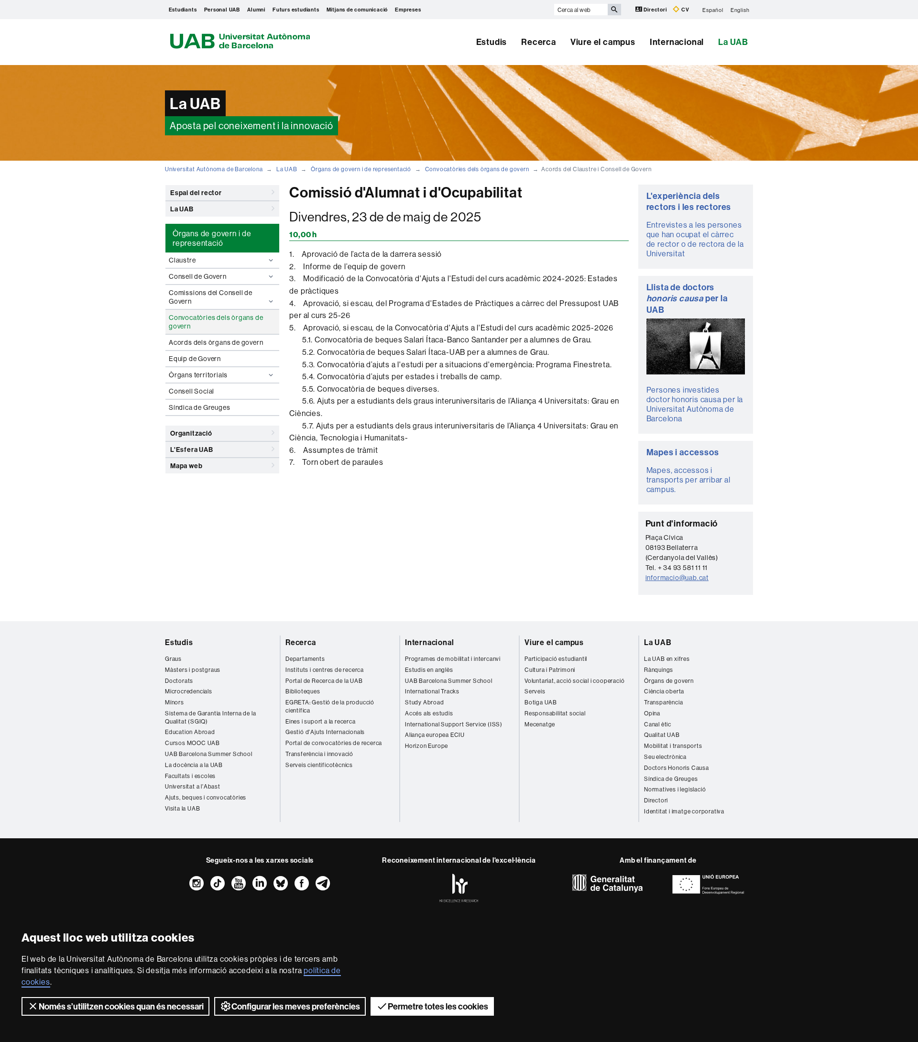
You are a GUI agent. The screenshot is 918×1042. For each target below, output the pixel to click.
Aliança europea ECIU (435, 734)
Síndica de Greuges (199, 407)
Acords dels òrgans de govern (216, 342)
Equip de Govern (195, 358)
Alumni (256, 9)
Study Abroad (424, 702)
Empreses (408, 9)
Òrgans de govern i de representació (361, 169)
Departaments (305, 658)
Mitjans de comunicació (357, 9)
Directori (655, 9)
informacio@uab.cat (677, 577)
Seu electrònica (665, 756)
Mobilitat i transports (673, 745)
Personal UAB (222, 9)
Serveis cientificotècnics (319, 764)
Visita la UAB (182, 808)
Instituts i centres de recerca (324, 669)
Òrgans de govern (669, 680)
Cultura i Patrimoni (550, 669)
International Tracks (432, 691)
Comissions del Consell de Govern (210, 297)
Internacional (677, 41)
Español (712, 9)
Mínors (174, 702)
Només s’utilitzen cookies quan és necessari (121, 1006)
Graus (173, 658)
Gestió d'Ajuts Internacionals (325, 731)
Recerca (538, 41)
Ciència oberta (664, 691)
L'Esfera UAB (191, 449)
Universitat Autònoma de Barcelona (213, 169)
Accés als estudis (429, 713)
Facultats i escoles (190, 775)
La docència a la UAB (194, 764)
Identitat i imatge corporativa (684, 811)
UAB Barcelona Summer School (208, 753)
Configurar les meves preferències (295, 1006)
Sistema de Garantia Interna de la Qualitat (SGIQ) (210, 717)
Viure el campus (602, 41)
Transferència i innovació (319, 753)
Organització (191, 433)
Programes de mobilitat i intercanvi (453, 658)
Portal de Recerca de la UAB (324, 680)
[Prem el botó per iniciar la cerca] (614, 9)
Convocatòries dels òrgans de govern (477, 169)
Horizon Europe (426, 745)
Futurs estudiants (296, 9)
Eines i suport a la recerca (320, 721)
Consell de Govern (198, 276)
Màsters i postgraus (192, 669)
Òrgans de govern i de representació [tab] (212, 238)
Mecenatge (540, 724)
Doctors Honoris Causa (676, 767)
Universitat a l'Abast (192, 786)
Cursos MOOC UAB (192, 742)
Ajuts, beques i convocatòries (205, 797)
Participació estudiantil (556, 658)
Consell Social (191, 391)
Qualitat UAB (662, 734)
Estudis (491, 41)
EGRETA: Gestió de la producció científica (329, 706)
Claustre (182, 260)
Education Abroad (190, 731)
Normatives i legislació (675, 789)
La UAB (733, 41)
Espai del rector (196, 192)
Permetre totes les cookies (438, 1006)
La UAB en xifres (667, 658)
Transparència (663, 702)
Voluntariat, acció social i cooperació (574, 680)
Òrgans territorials (198, 375)
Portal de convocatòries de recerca (333, 742)
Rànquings (658, 669)
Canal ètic (657, 724)
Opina (652, 713)
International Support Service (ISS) (454, 724)
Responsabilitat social (555, 713)
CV (684, 9)
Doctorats (179, 680)
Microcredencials (188, 691)
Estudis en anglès (429, 669)
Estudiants (183, 9)
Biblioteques (302, 691)
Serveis (535, 691)
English (740, 9)
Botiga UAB (541, 702)
